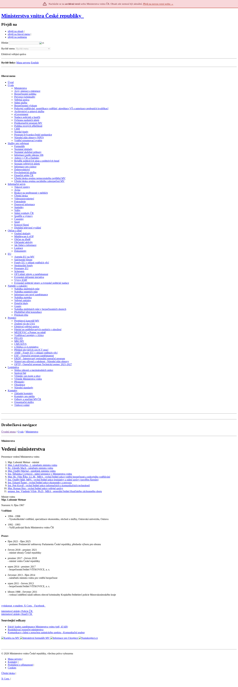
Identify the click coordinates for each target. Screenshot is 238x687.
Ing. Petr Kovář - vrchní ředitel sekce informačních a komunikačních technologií (49, 485)
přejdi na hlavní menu (19, 34)
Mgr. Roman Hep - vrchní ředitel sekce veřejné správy (35, 488)
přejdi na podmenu (17, 37)
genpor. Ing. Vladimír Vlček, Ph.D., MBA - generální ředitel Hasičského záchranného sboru (55, 491)
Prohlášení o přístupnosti (20, 664)
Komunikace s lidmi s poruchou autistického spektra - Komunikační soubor (46, 632)
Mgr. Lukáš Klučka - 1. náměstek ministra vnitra (32, 465)
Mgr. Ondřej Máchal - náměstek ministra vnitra (32, 471)
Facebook (39, 605)
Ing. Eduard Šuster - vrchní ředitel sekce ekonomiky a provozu (40, 482)
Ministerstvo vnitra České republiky (41, 16)
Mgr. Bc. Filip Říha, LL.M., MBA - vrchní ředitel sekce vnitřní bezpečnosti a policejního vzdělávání (59, 476)
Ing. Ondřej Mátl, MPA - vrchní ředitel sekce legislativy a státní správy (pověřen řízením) (53, 479)
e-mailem (18, 605)
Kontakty (12, 662)
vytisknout (6, 605)
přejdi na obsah (15, 31)
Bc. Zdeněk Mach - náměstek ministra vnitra (30, 468)
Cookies (12, 667)
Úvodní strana (8, 431)
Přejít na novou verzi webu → (158, 4)
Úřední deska (8, 673)
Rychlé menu (8, 48)
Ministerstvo (32, 431)
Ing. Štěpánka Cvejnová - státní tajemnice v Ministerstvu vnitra (40, 473)
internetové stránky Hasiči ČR (16, 614)
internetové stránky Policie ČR (17, 611)
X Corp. (28, 605)
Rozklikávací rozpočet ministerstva (25, 629)
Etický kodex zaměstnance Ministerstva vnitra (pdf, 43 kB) (38, 626)
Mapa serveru (23, 62)
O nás (21, 431)
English (35, 62)
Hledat (4, 42)
